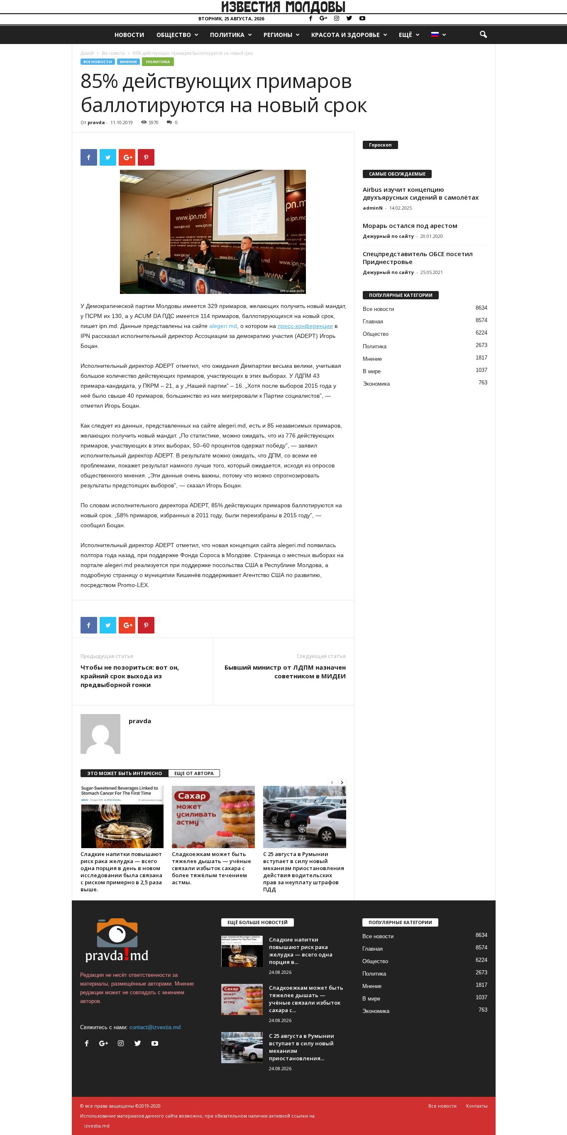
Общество (173, 35)
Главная (373, 321)
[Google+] (324, 19)
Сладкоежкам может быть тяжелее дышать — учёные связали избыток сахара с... (306, 999)
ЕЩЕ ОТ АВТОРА (194, 773)
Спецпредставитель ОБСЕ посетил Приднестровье (418, 258)
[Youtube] (362, 19)
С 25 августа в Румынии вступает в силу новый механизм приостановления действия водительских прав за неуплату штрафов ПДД (303, 871)
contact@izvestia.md (155, 1027)
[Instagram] (337, 19)
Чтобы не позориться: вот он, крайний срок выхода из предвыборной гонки (130, 676)
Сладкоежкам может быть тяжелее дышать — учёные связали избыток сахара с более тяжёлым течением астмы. (211, 868)
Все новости (113, 53)
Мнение (128, 61)
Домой (87, 53)
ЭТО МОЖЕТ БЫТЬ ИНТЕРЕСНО (124, 773)
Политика (227, 35)
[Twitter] (349, 19)
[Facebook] (311, 19)
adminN (373, 208)
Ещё (405, 35)
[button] (483, 35)
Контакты (477, 1106)
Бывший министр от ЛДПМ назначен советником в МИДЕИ (285, 671)
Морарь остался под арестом (410, 225)
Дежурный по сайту (388, 236)
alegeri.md (223, 326)
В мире (372, 371)
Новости (129, 35)
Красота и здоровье (345, 35)
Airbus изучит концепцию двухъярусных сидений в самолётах (421, 193)
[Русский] (438, 35)
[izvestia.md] (283, 6)
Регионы (278, 35)
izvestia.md (97, 1126)
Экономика (376, 384)
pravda (96, 122)
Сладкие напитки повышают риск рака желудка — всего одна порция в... (300, 951)
